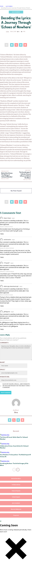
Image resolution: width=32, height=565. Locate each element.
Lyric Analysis (9, 6)
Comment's (4, 343)
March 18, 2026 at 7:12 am (6, 294)
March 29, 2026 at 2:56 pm (6, 320)
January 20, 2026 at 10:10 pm (7, 248)
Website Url (4, 377)
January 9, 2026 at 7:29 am (6, 226)
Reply (2, 234)
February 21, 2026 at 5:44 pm (7, 271)
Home (1, 6)
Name (2, 362)
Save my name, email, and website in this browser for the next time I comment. (16, 385)
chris (7, 31)
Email (2, 369)
